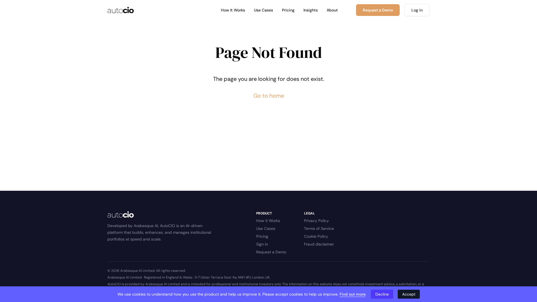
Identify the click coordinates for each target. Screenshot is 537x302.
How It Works (233, 10)
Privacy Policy (316, 220)
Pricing (288, 10)
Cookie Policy (316, 236)
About (332, 10)
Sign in (262, 244)
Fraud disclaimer (319, 244)
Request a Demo (271, 251)
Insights (310, 10)
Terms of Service (319, 228)
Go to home (268, 95)
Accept (408, 294)
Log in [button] (417, 10)
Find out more (353, 294)
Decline (382, 294)
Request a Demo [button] (378, 10)
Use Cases (263, 10)
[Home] (120, 10)
